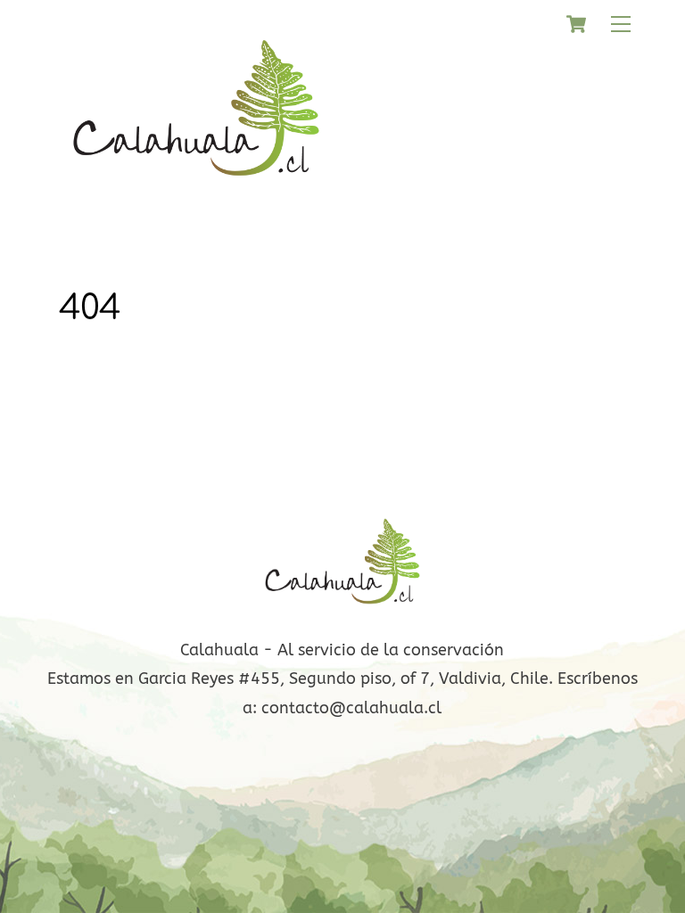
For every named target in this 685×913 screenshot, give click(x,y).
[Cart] (576, 24)
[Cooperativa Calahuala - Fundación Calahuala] (196, 188)
